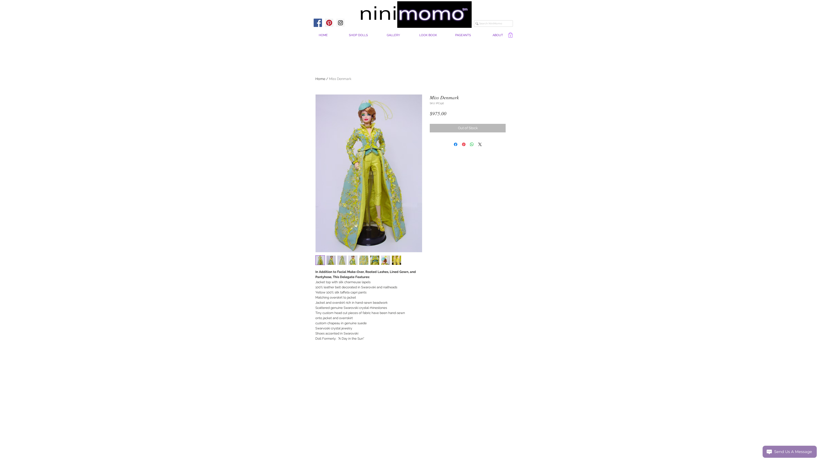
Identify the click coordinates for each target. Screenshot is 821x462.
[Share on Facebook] (455, 144)
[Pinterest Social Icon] (329, 23)
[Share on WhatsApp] (471, 144)
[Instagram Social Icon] (340, 23)
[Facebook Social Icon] (318, 23)
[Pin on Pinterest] (463, 144)
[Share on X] (480, 144)
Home (320, 79)
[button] (497, 35)
